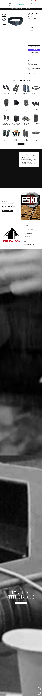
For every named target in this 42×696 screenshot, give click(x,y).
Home (3, 0)
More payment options (34, 52)
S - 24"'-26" (31, 27)
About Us (10, 5)
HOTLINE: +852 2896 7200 (13, 0)
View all (21, 144)
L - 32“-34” (31, 33)
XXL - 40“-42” (31, 40)
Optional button (7, 210)
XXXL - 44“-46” (31, 43)
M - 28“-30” (31, 30)
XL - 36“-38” (31, 37)
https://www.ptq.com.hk (29, 244)
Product (32, 3)
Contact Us (6, 0)
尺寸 (28, 25)
